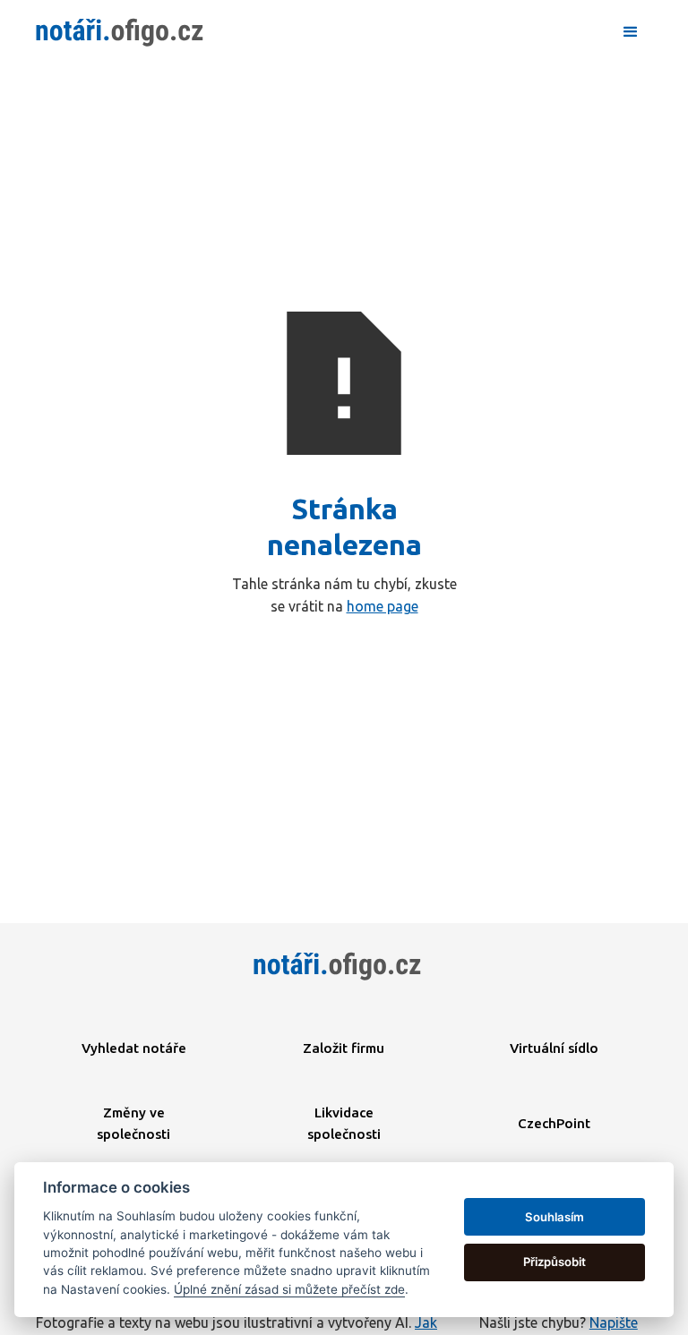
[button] (630, 32)
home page (382, 606)
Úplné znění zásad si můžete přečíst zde (289, 1289)
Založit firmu (343, 1048)
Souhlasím (554, 1217)
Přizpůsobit (554, 1261)
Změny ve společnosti (133, 1123)
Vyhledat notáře (134, 1048)
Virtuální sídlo (554, 1048)
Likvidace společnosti (344, 1123)
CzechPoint (554, 1123)
